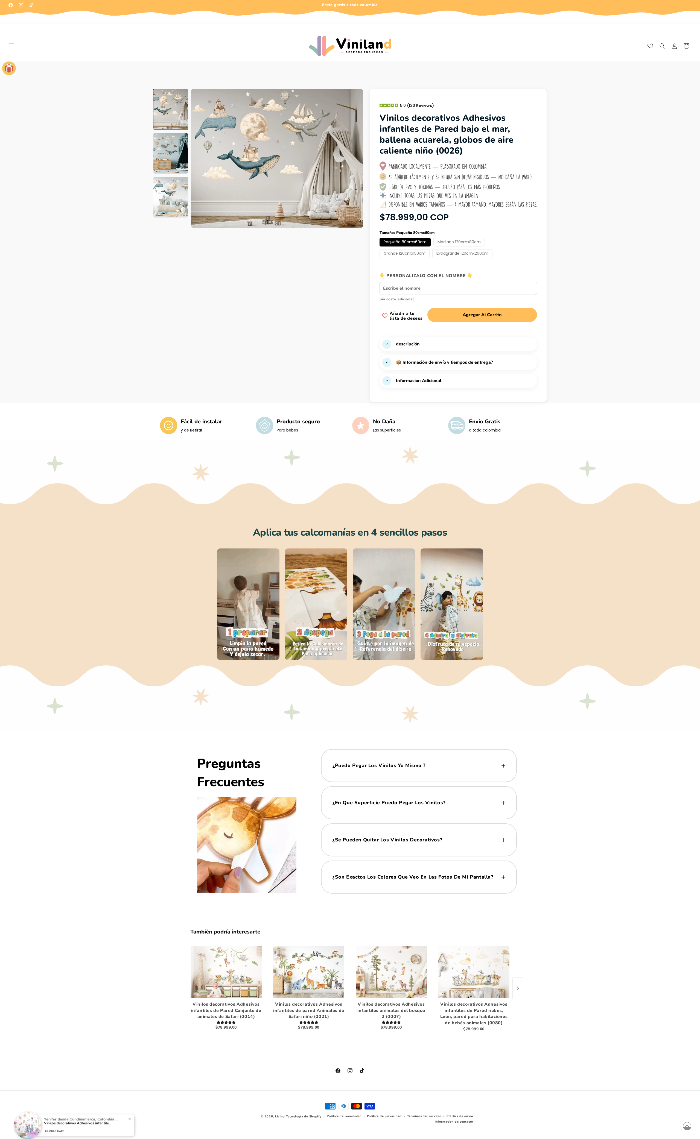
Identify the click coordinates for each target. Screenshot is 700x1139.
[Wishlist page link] (650, 46)
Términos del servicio (424, 1116)
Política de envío (460, 1116)
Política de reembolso (344, 1116)
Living (280, 1116)
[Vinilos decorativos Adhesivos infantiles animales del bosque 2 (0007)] (391, 971)
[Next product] (517, 988)
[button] (11, 46)
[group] (170, 109)
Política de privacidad (384, 1116)
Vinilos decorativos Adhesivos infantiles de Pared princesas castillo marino (78, 1118)
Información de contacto (454, 1122)
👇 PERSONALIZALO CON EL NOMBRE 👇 (426, 275)
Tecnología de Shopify (304, 1116)
